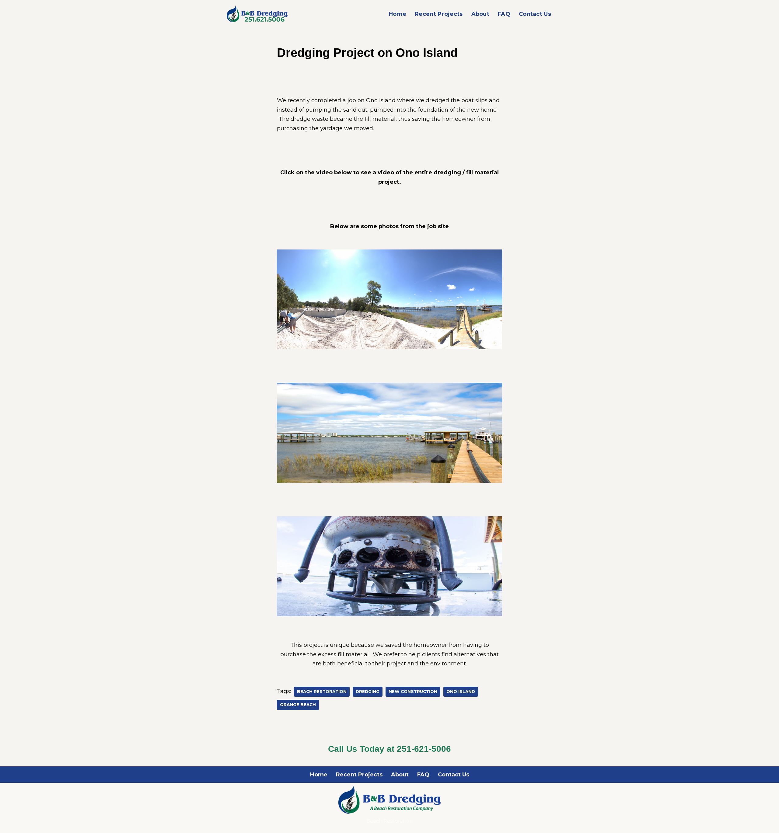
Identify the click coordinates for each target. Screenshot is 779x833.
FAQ (504, 14)
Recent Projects (439, 14)
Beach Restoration (322, 691)
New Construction (413, 691)
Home (397, 14)
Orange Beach (298, 704)
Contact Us (535, 14)
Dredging (367, 691)
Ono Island (460, 691)
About (480, 14)
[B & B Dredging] (257, 13)
